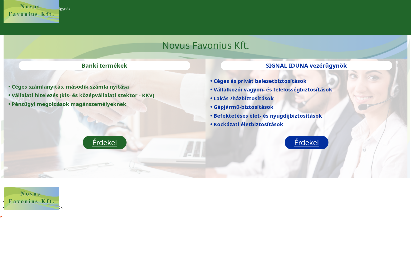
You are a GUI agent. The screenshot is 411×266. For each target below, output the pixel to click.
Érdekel (104, 142)
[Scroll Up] (1, 216)
